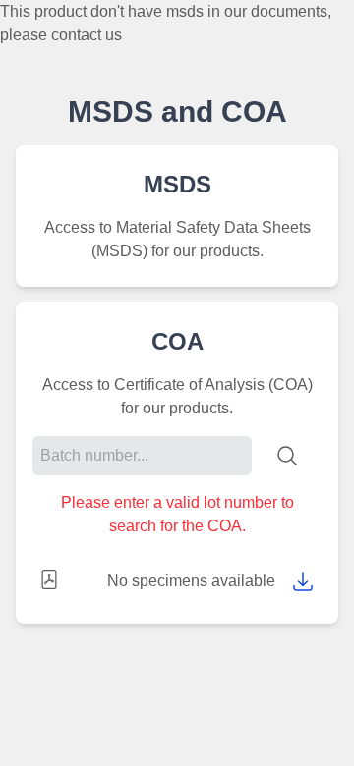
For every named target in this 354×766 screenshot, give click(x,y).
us (113, 35)
